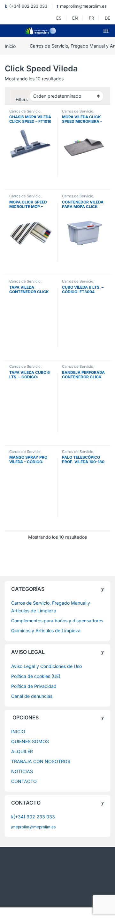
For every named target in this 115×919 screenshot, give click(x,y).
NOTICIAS (22, 771)
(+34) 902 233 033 (28, 6)
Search (106, 30)
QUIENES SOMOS (30, 741)
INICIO (18, 731)
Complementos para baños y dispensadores (57, 620)
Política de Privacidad (34, 686)
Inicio (10, 46)
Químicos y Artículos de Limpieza (45, 630)
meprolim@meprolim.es (83, 6)
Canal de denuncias (31, 696)
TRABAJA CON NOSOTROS (40, 761)
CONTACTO (24, 781)
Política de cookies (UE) (35, 676)
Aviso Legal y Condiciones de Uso (46, 666)
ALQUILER (22, 751)
